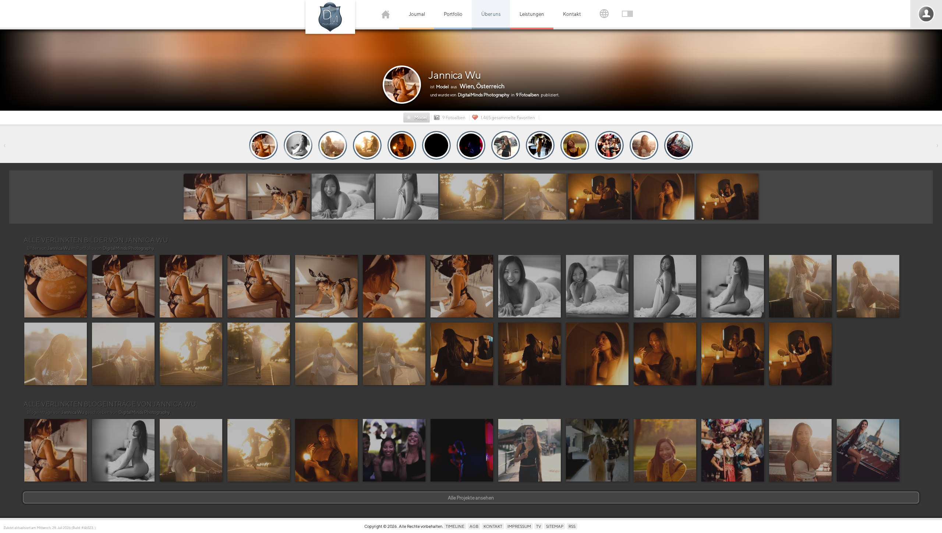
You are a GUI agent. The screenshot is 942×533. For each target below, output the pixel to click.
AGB (474, 526)
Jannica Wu (454, 75)
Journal (417, 14)
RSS (572, 526)
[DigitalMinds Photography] (330, 17)
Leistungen (532, 14)
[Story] (263, 145)
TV (538, 526)
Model (420, 117)
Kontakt (572, 14)
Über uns (491, 14)
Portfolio (453, 14)
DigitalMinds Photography (128, 248)
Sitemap (554, 526)
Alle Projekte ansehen (471, 498)
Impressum (519, 526)
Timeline (455, 526)
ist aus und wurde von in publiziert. (494, 90)
